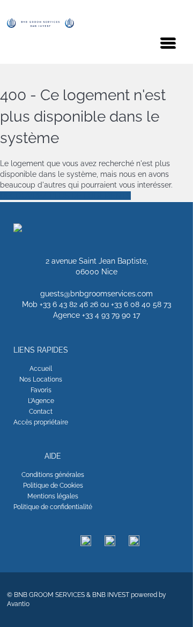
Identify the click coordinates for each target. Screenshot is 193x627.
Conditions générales (52, 475)
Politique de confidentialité (52, 507)
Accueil (40, 368)
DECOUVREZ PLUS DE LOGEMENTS (65, 195)
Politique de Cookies (53, 485)
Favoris (41, 390)
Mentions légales (52, 496)
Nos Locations (40, 379)
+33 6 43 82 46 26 (69, 304)
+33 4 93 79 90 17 (111, 315)
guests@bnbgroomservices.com (96, 293)
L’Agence (41, 401)
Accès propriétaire (40, 422)
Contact (41, 411)
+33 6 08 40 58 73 (141, 304)
